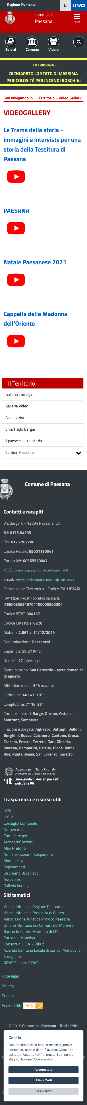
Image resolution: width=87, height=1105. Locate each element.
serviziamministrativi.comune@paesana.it (44, 579)
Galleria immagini (18, 886)
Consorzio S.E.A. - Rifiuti (24, 944)
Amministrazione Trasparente (28, 854)
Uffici (8, 811)
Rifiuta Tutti (43, 1080)
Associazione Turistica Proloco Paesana (37, 919)
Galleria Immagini (19, 394)
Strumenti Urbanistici (21, 873)
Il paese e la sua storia (23, 441)
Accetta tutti (43, 1069)
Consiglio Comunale (20, 823)
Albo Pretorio (15, 848)
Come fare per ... (17, 836)
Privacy (8, 986)
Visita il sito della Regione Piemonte (34, 907)
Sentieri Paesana (19, 452)
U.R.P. (9, 817)
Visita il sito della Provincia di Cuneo (34, 913)
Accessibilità (12, 1005)
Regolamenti (14, 867)
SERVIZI (78, 5)
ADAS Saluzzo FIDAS (21, 963)
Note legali (11, 976)
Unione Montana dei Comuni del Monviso (39, 925)
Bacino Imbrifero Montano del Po (32, 931)
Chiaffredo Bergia (19, 429)
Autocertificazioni (18, 842)
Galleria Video (16, 406)
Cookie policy (43, 1059)
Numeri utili (13, 829)
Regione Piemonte (21, 4)
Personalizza (43, 1091)
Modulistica (13, 861)
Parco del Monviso (19, 938)
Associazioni (15, 418)
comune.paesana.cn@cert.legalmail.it (41, 570)
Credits (8, 996)
